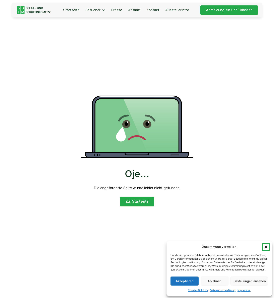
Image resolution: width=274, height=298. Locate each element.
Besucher (92, 10)
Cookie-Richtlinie (198, 290)
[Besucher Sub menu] (103, 10)
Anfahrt (134, 10)
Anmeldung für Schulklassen (229, 10)
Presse (116, 10)
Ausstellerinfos (177, 10)
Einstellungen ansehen (249, 281)
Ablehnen (214, 281)
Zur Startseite (137, 201)
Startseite (71, 10)
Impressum (244, 290)
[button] (266, 247)
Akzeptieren (184, 281)
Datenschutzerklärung (222, 290)
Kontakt (153, 10)
